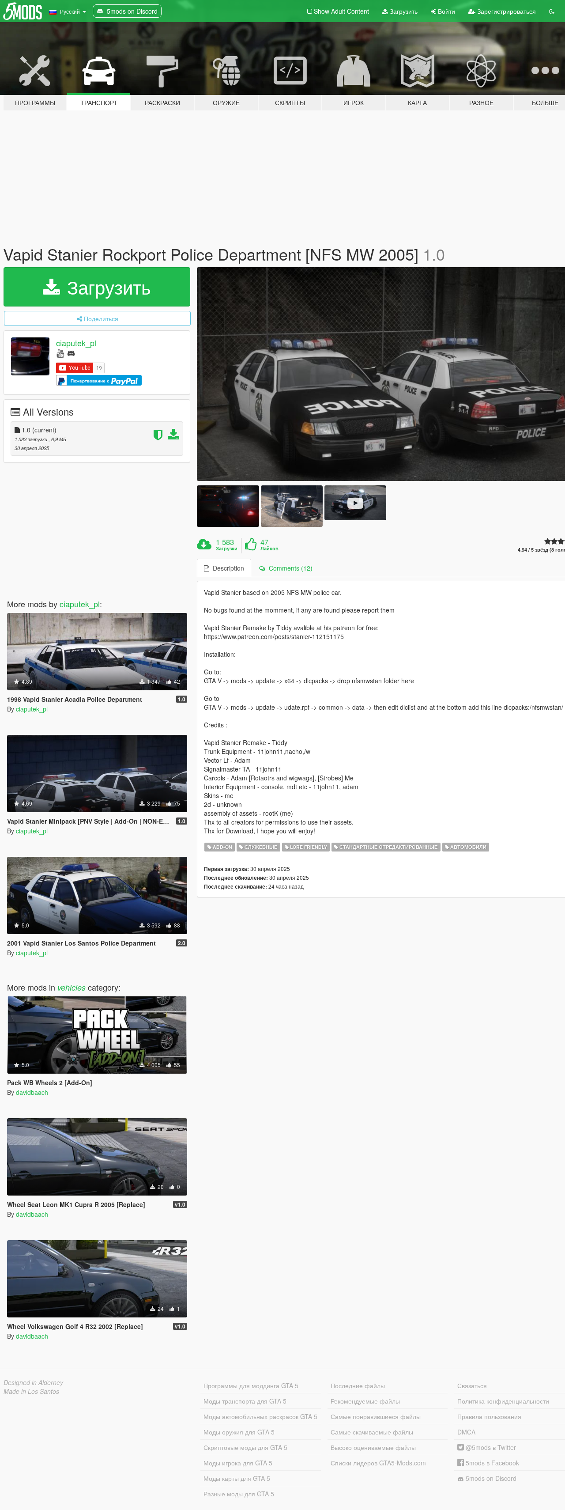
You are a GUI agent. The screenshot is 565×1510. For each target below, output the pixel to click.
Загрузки (226, 548)
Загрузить (403, 11)
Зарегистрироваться (505, 11)
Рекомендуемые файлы (365, 1400)
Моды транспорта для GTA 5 (244, 1400)
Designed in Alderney (33, 1382)
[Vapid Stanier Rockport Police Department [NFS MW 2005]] (228, 505)
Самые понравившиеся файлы (376, 1416)
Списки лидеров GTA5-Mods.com (378, 1462)
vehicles (71, 987)
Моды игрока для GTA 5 (237, 1462)
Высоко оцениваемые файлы (373, 1447)
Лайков (269, 548)
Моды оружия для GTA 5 (239, 1431)
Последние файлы (358, 1385)
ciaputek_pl (76, 342)
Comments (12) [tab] (289, 568)
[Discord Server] (71, 352)
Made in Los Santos (31, 1391)
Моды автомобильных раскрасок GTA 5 (260, 1416)
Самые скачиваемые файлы (372, 1431)
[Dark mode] (551, 11)
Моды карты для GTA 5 (236, 1478)
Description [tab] (226, 568)
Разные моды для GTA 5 (238, 1493)
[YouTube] (60, 352)
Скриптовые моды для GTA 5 (245, 1447)
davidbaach (32, 1092)
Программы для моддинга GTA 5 (250, 1385)
